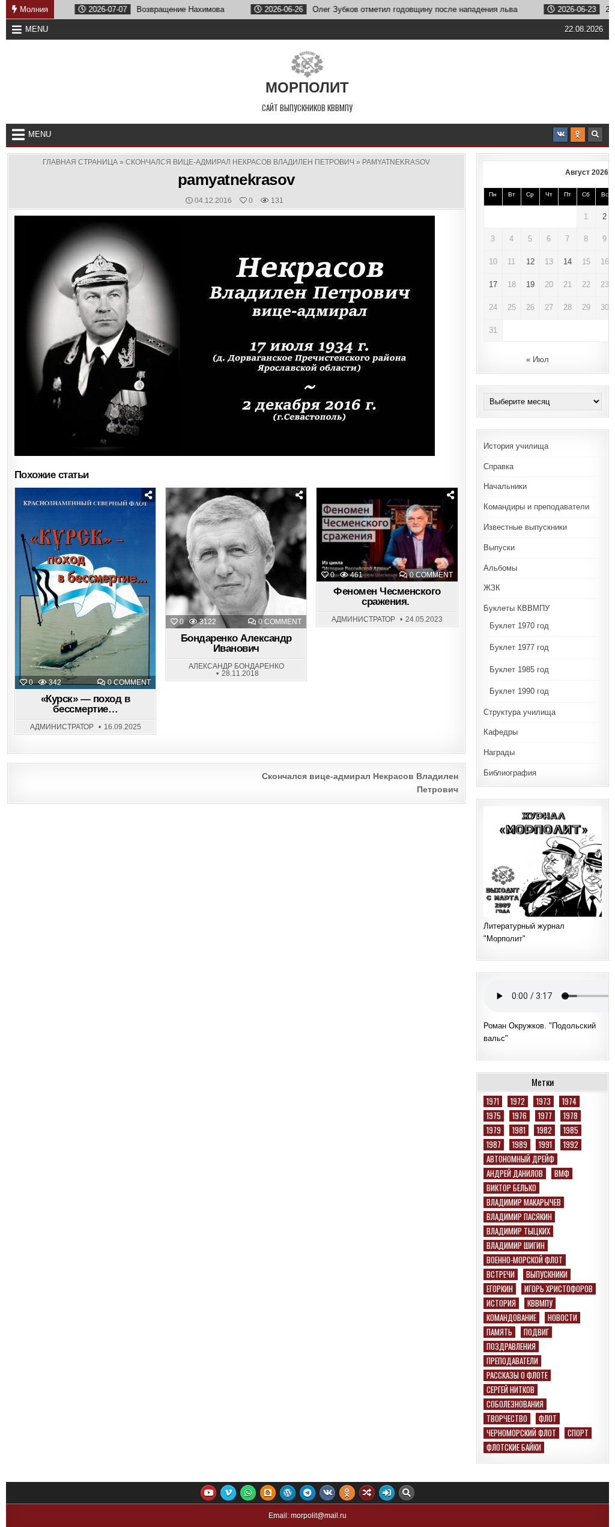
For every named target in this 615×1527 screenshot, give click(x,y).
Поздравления (511, 1346)
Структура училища (519, 712)
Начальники (505, 486)
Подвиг (536, 1332)
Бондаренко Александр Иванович (236, 643)
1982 (544, 1130)
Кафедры (500, 731)
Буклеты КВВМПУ (516, 608)
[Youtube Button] (208, 1493)
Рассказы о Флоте (517, 1375)
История (501, 1303)
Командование (511, 1317)
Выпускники (547, 1274)
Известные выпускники (525, 527)
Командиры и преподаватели (536, 506)
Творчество (506, 1418)
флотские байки (513, 1447)
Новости (562, 1317)
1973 (543, 1101)
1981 (519, 1130)
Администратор (62, 726)
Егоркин (499, 1289)
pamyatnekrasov (236, 180)
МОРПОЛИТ (307, 87)
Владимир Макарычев (523, 1202)
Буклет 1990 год (519, 691)
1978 (570, 1116)
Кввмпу (540, 1303)
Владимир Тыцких (518, 1231)
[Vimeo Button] (228, 1493)
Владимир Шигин (515, 1245)
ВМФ (561, 1173)
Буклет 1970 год (519, 625)
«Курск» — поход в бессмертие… (85, 704)
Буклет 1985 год (519, 669)
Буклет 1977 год (519, 647)
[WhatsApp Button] (248, 1493)
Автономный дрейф (520, 1159)
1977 (545, 1116)
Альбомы (500, 567)
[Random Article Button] (367, 1493)
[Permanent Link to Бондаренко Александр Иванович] (236, 558)
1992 (570, 1144)
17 (493, 284)
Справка (498, 466)
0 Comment (129, 682)
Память (499, 1332)
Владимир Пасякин (519, 1216)
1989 (519, 1144)
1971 (492, 1101)
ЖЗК (239, 518)
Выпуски (499, 547)
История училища (515, 446)
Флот (548, 1418)
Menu (36, 29)
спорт (578, 1433)
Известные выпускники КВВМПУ (241, 530)
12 (530, 261)
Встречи (500, 1274)
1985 (570, 1130)
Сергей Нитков (510, 1389)
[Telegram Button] (307, 1493)
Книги (90, 518)
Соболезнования (515, 1404)
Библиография (509, 772)
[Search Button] (595, 134)
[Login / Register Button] (387, 1493)
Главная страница (80, 162)
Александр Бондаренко (236, 666)
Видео (392, 518)
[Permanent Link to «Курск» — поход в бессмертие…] (85, 589)
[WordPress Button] (287, 1493)
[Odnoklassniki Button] (578, 134)
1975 (493, 1116)
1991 (545, 1144)
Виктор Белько (511, 1188)
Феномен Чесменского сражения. (387, 596)
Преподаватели (512, 1361)
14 (567, 261)
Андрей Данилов (514, 1173)
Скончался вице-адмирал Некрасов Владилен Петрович (240, 162)
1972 (517, 1101)
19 (530, 284)
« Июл (537, 359)
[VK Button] (560, 134)
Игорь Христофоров (558, 1289)
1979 (493, 1130)
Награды (499, 752)
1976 (519, 1116)
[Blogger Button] (268, 1493)
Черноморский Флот (521, 1433)
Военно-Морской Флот (524, 1260)
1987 (493, 1144)
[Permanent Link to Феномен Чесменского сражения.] (387, 535)
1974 (569, 1101)
